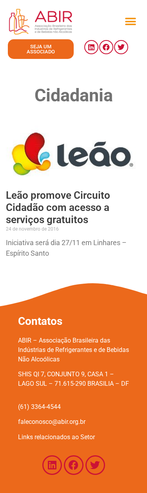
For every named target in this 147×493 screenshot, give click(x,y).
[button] (130, 21)
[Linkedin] (91, 47)
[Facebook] (106, 47)
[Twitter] (121, 47)
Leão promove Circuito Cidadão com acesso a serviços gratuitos (58, 207)
